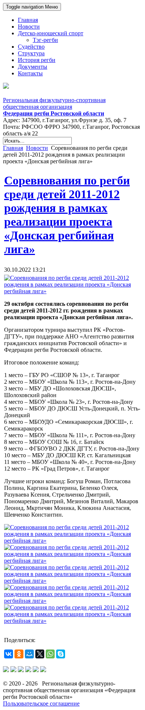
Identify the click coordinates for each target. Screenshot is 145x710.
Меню (32, 7)
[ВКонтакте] (8, 654)
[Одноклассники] (18, 654)
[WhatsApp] (50, 654)
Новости (37, 148)
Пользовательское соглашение (41, 703)
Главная (13, 148)
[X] (39, 654)
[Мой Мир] (29, 654)
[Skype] (60, 654)
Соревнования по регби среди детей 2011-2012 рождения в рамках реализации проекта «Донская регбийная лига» (67, 215)
